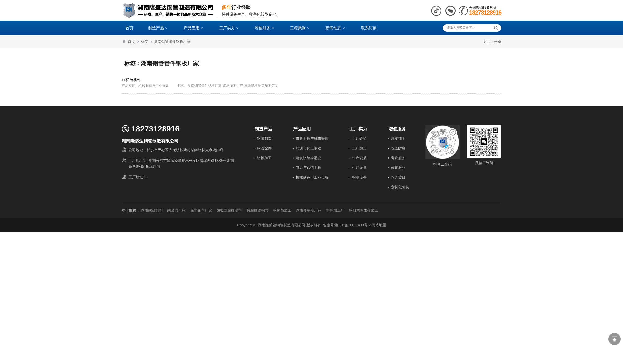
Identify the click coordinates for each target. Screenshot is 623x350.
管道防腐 (398, 148)
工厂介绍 (359, 138)
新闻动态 (333, 28)
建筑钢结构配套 (308, 157)
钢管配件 (264, 148)
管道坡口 (398, 177)
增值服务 (262, 28)
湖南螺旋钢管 (152, 210)
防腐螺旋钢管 (257, 210)
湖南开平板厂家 (308, 210)
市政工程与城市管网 (312, 138)
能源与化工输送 (308, 148)
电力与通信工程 (308, 167)
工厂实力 (227, 28)
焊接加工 (398, 138)
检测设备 (359, 177)
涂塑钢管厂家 (201, 210)
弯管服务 (398, 157)
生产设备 (359, 167)
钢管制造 (264, 138)
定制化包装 (400, 187)
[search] (496, 28)
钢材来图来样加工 (363, 210)
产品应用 (191, 28)
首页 (129, 28)
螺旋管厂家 (176, 210)
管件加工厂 (335, 210)
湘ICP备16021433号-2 (353, 225)
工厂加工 (359, 148)
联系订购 (369, 28)
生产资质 (359, 157)
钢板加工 (264, 157)
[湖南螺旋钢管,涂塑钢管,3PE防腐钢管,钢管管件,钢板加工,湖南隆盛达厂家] (168, 10)
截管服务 (398, 167)
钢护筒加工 (282, 210)
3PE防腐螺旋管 (229, 210)
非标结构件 (131, 79)
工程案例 (298, 28)
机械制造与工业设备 (312, 177)
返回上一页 (492, 41)
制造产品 (156, 28)
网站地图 (379, 225)
